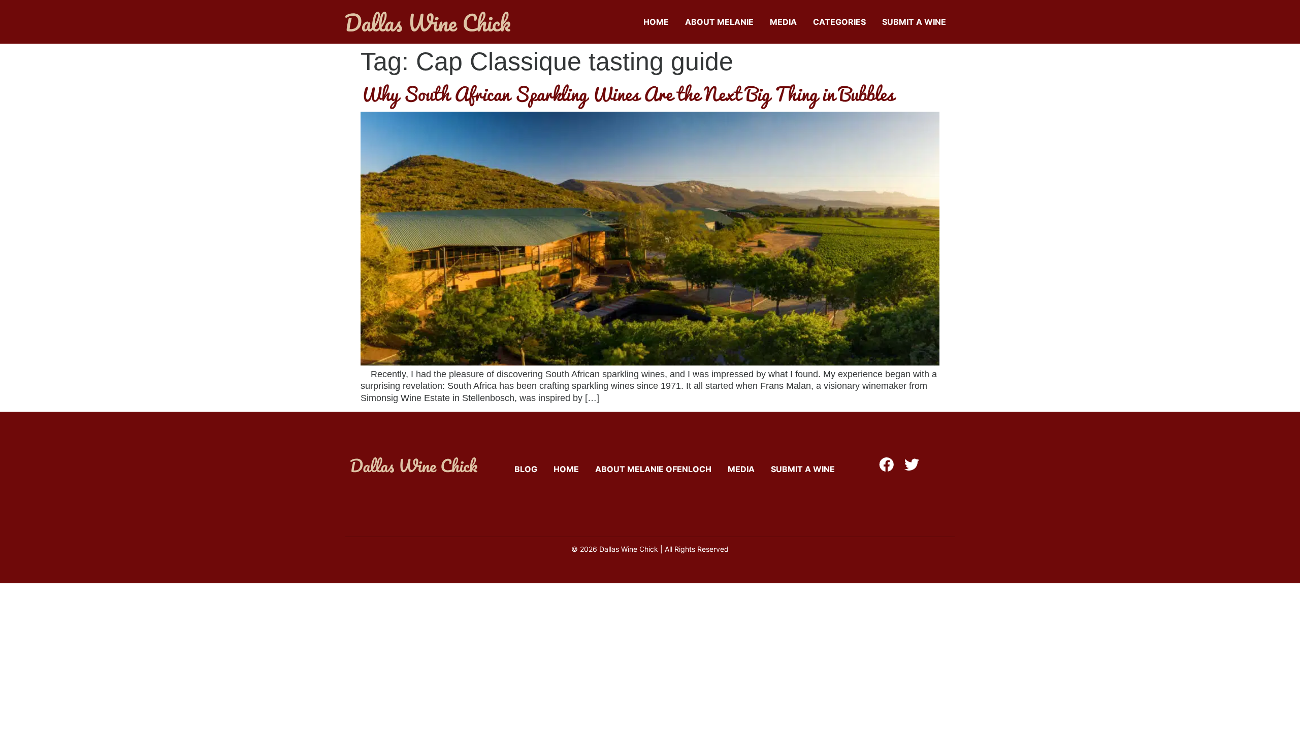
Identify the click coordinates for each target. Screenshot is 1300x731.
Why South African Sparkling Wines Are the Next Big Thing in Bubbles (627, 93)
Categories (839, 22)
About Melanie (719, 22)
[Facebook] (886, 464)
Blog (525, 469)
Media (783, 22)
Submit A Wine (914, 22)
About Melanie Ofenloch (653, 469)
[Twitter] (911, 464)
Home (656, 22)
